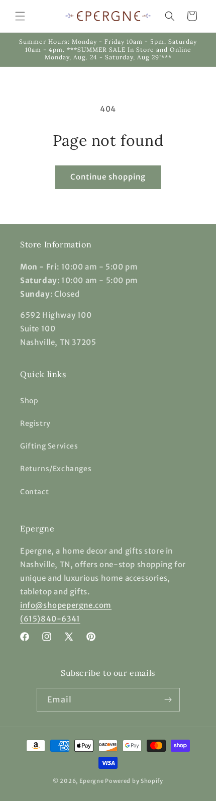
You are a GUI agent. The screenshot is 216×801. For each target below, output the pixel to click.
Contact (34, 491)
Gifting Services (49, 446)
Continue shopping (108, 177)
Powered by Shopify (134, 780)
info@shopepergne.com (66, 605)
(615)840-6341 (50, 619)
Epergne (91, 780)
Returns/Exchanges (55, 468)
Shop (29, 400)
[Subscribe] (168, 699)
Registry (35, 423)
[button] (20, 16)
